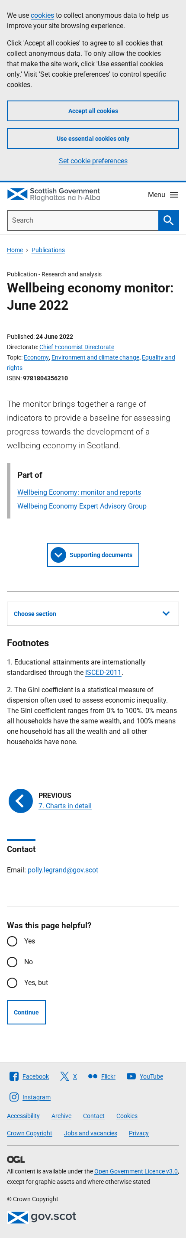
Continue (26, 1012)
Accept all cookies (93, 110)
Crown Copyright (29, 1133)
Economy (36, 357)
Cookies (127, 1115)
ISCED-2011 (103, 672)
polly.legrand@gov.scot (63, 870)
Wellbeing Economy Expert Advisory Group (82, 506)
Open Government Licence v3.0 (136, 1171)
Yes (29, 941)
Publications (48, 249)
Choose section (35, 613)
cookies (42, 15)
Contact (94, 1115)
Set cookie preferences (93, 161)
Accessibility (23, 1115)
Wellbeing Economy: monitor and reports (79, 492)
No (28, 962)
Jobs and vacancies (90, 1133)
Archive (61, 1115)
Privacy (139, 1133)
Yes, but (36, 983)
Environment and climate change (95, 357)
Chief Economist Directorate (76, 347)
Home (15, 249)
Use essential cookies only (93, 138)
